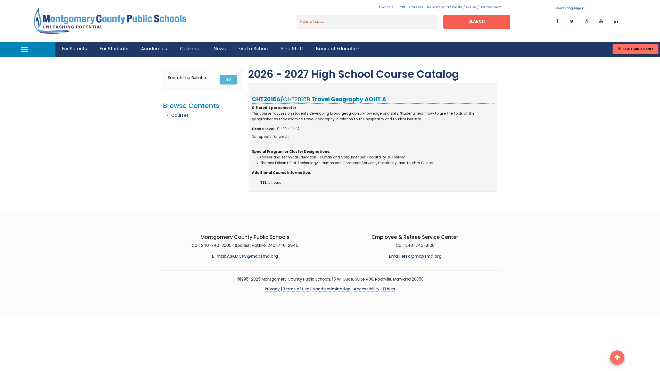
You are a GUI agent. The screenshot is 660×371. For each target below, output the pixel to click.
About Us (385, 7)
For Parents (74, 49)
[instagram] (587, 22)
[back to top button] (617, 357)
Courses (180, 116)
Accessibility (367, 289)
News (220, 49)
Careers (416, 7)
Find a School (253, 49)
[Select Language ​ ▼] (584, 8)
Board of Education (337, 49)
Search (476, 22)
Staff (401, 7)
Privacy (272, 289)
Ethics (389, 289)
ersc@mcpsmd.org (421, 257)
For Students (114, 49)
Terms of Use (296, 289)
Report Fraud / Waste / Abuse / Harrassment (464, 7)
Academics (154, 49)
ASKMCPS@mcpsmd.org (252, 257)
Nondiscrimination (331, 289)
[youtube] (601, 22)
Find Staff (292, 49)
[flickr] (616, 22)
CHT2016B (296, 100)
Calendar (190, 49)
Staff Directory (637, 49)
